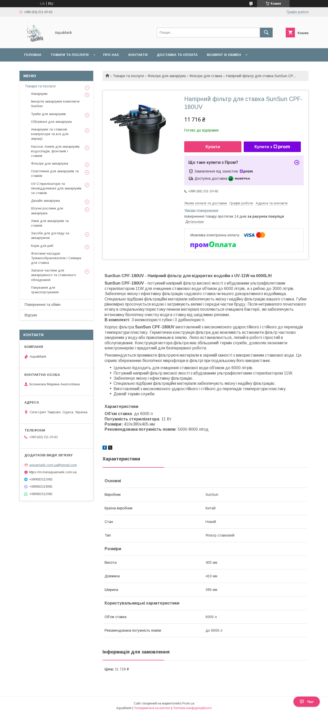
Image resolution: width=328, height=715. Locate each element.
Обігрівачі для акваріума (51, 122)
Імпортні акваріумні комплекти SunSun (55, 103)
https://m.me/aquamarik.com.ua (53, 472)
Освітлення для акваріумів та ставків (55, 173)
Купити (213, 147)
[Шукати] (266, 32)
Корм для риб (42, 246)
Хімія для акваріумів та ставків (50, 223)
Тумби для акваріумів (48, 114)
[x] (110, 448)
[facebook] (104, 448)
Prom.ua (188, 703)
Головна (32, 55)
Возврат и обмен (224, 55)
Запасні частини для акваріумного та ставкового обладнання (53, 274)
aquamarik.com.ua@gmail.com (53, 465)
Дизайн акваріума (45, 201)
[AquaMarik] (34, 41)
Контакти (138, 55)
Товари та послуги (69, 55)
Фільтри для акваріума (167, 76)
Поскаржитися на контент (152, 708)
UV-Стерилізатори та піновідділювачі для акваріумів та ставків (56, 188)
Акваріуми (39, 94)
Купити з (263, 147)
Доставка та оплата (177, 55)
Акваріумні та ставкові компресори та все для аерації (49, 133)
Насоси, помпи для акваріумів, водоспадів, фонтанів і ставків (55, 151)
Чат (310, 702)
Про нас (111, 55)
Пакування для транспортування (45, 290)
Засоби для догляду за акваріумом (50, 235)
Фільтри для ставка (205, 76)
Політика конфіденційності (192, 708)
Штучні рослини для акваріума (47, 210)
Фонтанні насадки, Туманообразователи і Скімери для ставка (56, 258)
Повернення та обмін (42, 305)
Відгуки (31, 315)
